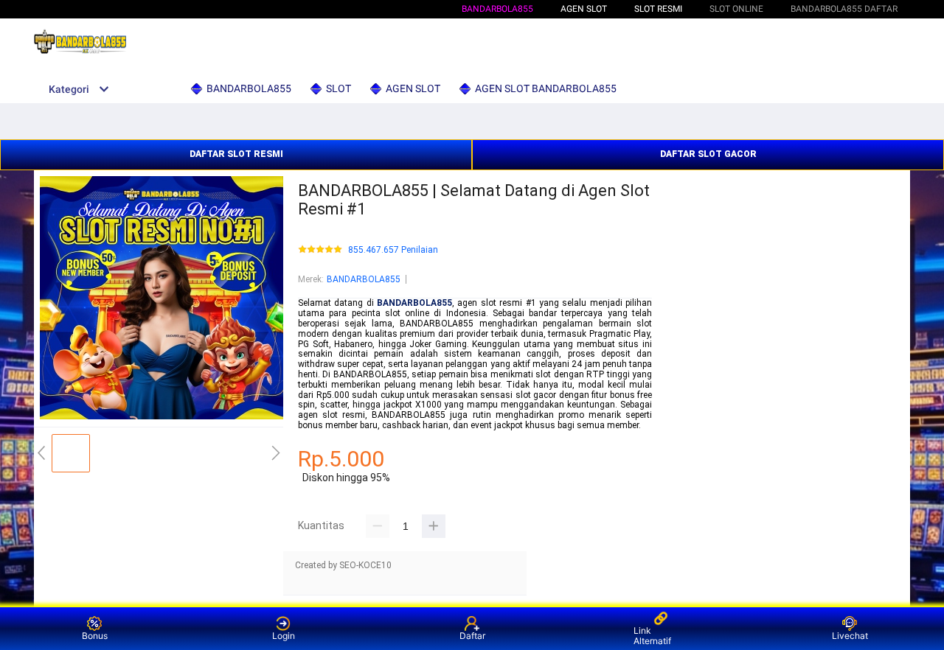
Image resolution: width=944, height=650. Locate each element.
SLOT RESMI (658, 9)
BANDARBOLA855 (497, 9)
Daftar (472, 635)
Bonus (95, 635)
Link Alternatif (652, 635)
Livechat (850, 635)
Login (283, 635)
